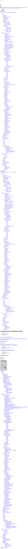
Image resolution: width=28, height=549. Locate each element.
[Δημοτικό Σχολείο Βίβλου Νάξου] (8, 12)
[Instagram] (0, 5)
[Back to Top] (0, 4)
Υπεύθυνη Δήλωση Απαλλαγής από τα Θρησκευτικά (8, 344)
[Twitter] (0, 6)
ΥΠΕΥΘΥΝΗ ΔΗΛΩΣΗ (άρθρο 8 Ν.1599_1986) (7, 350)
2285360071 (2, 7)
